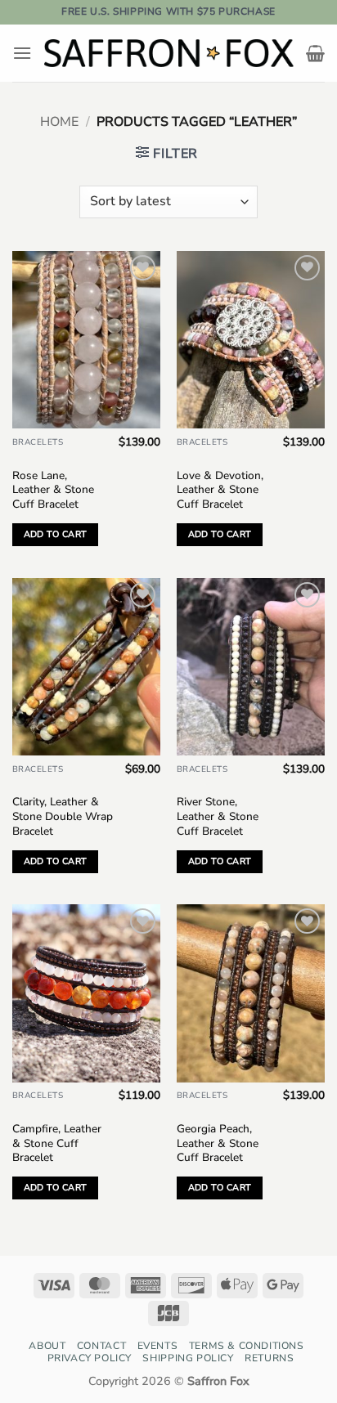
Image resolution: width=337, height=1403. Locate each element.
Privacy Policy (90, 1358)
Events (157, 1345)
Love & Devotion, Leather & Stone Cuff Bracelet (220, 490)
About (47, 1345)
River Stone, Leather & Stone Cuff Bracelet (217, 816)
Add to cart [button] (56, 534)
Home (59, 122)
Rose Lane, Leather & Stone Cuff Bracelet (53, 490)
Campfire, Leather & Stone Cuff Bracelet (56, 1143)
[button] (22, 53)
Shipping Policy (187, 1358)
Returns (269, 1358)
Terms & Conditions (246, 1345)
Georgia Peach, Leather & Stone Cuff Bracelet (217, 1143)
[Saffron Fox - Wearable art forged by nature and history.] (169, 53)
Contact (101, 1345)
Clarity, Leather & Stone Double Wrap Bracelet (62, 816)
